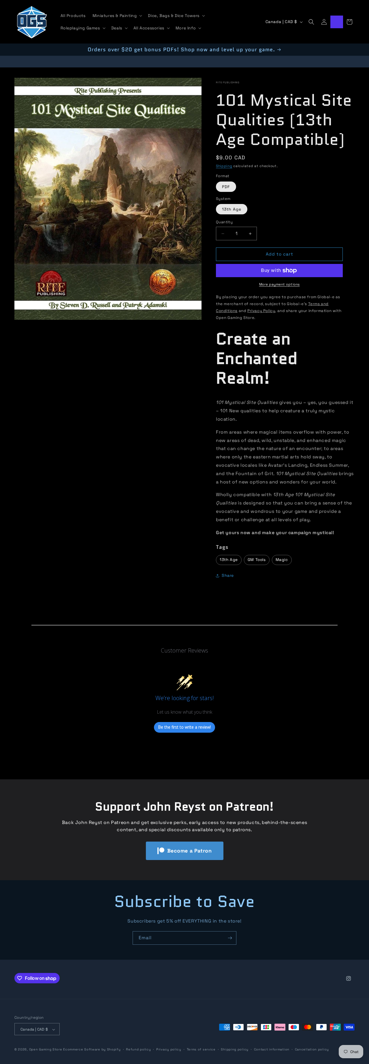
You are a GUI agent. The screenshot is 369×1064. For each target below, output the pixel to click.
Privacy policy (168, 1049)
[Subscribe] (229, 938)
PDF (226, 186)
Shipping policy (234, 1049)
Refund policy (138, 1049)
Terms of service (201, 1049)
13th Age (231, 209)
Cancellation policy (312, 1049)
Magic (282, 559)
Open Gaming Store (45, 1050)
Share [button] (228, 575)
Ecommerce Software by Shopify (92, 1050)
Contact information (271, 1049)
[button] (117, 16)
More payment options (279, 284)
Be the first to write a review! (184, 727)
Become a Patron (189, 850)
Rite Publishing (228, 82)
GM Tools (257, 559)
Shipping (224, 166)
